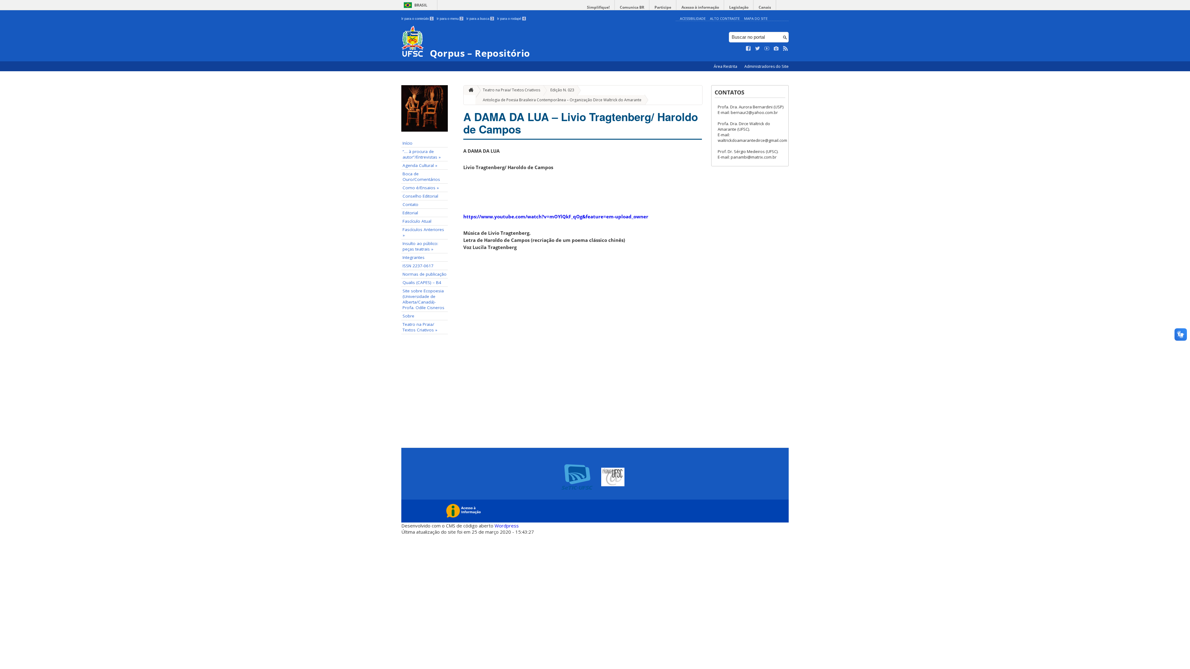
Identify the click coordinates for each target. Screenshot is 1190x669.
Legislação (738, 7)
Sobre (408, 316)
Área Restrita (726, 66)
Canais (765, 7)
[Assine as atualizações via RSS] (785, 48)
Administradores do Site (766, 66)
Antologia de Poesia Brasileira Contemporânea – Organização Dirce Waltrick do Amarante (562, 100)
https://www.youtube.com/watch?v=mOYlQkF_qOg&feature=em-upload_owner (555, 216)
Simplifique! (598, 7)
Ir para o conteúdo (417, 18)
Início (407, 143)
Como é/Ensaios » (421, 187)
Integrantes (414, 257)
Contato (410, 204)
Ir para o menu (449, 18)
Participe (662, 7)
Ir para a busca (479, 18)
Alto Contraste (725, 18)
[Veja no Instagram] (776, 48)
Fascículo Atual (417, 221)
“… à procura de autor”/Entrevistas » (422, 154)
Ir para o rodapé (511, 18)
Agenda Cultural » (420, 165)
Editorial (410, 213)
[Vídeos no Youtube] (767, 48)
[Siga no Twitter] (757, 48)
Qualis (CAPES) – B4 (422, 282)
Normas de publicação (425, 274)
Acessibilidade (693, 18)
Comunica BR (632, 7)
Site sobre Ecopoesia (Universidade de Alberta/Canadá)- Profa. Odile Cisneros (423, 299)
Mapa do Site (756, 18)
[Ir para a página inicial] (469, 90)
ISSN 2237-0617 (418, 266)
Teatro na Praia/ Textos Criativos (511, 90)
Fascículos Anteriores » (423, 232)
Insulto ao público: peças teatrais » (420, 246)
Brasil (420, 5)
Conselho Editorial (420, 196)
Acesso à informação (700, 7)
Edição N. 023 (562, 90)
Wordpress (507, 526)
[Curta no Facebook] (748, 48)
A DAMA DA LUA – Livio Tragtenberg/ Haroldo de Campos (580, 123)
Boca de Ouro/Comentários (421, 176)
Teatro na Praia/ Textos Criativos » (420, 327)
